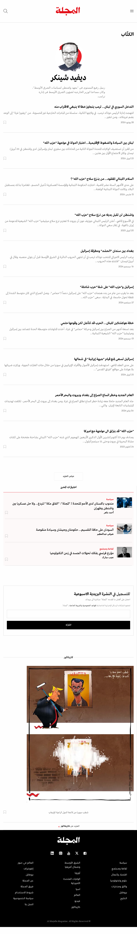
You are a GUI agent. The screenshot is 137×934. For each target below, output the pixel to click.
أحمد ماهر (109, 512)
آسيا (78, 889)
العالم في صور (25, 863)
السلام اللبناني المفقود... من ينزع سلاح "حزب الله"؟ (102, 179)
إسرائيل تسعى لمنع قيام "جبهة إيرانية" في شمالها (104, 359)
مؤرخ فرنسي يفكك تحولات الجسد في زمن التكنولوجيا (82, 553)
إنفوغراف (28, 868)
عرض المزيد (68, 476)
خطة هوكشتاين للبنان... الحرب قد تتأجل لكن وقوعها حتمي (97, 323)
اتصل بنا (29, 904)
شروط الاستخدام (24, 892)
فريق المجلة (27, 886)
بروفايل (123, 892)
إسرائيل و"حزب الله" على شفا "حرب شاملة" (107, 287)
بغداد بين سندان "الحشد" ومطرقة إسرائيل (107, 251)
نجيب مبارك (108, 557)
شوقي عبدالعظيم (105, 534)
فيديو (77, 901)
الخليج (123, 898)
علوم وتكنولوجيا (118, 880)
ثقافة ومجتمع (107, 549)
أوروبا (77, 873)
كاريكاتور (68, 657)
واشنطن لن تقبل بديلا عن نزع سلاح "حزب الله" (104, 215)
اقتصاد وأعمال (119, 874)
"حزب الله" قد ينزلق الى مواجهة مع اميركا (109, 431)
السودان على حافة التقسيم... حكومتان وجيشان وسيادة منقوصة (75, 530)
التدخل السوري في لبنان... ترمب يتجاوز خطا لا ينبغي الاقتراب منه (94, 107)
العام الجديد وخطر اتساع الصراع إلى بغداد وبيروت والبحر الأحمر (94, 395)
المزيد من (70, 826)
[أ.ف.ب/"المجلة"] (124, 528)
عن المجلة (27, 880)
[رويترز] (124, 502)
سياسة (110, 499)
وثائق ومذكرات (119, 886)
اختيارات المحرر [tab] (68, 487)
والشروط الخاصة (75, 605)
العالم (77, 895)
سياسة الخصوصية (23, 898)
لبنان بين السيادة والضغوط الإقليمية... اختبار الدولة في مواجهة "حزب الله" (88, 143)
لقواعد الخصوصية (89, 605)
